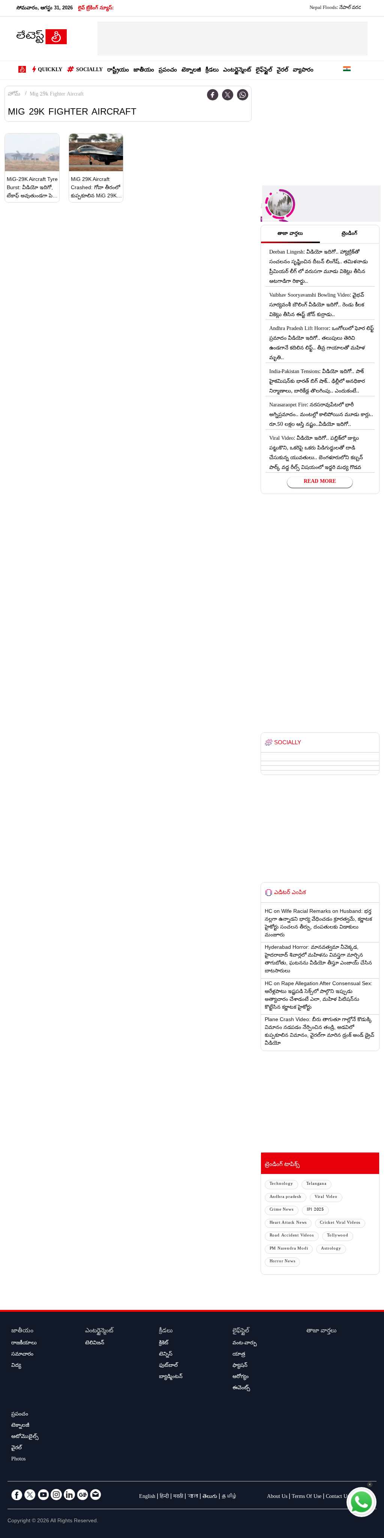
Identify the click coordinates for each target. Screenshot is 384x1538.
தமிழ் (229, 1497)
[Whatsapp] (242, 94)
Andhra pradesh (286, 1197)
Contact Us (337, 1497)
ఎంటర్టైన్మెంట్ (237, 70)
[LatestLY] (41, 39)
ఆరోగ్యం (240, 1377)
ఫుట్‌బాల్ (168, 1366)
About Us (277, 1497)
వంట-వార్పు (244, 1343)
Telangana (316, 1184)
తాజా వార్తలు (321, 1331)
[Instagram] (56, 1494)
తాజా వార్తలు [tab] (290, 234)
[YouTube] (43, 1494)
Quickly (50, 70)
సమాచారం (22, 1355)
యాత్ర (238, 1355)
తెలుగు (209, 1497)
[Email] (95, 1494)
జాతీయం (144, 70)
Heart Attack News (288, 1223)
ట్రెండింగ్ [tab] (349, 234)
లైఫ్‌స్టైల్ (264, 70)
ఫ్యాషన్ (240, 1366)
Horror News (283, 1262)
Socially (89, 70)
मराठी (178, 1497)
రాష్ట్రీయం (118, 70)
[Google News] (82, 1494)
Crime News (282, 1210)
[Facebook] (212, 94)
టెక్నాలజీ (191, 70)
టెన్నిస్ (165, 1355)
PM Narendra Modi (289, 1249)
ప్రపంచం (168, 70)
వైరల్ (282, 70)
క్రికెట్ (163, 1343)
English (147, 1497)
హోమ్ (14, 95)
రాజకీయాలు (24, 1343)
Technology (281, 1184)
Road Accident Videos (292, 1236)
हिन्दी (164, 1497)
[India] (346, 70)
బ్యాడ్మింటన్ (171, 1377)
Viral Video (326, 1197)
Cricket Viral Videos (340, 1223)
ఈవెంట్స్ (241, 1388)
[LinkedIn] (69, 1494)
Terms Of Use (306, 1497)
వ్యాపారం (303, 70)
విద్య (16, 1366)
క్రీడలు (212, 70)
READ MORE (320, 482)
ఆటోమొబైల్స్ (25, 1437)
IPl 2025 (315, 1210)
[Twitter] (227, 94)
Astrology (331, 1249)
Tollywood (337, 1236)
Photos (18, 1460)
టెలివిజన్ (94, 1343)
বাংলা (193, 1497)
